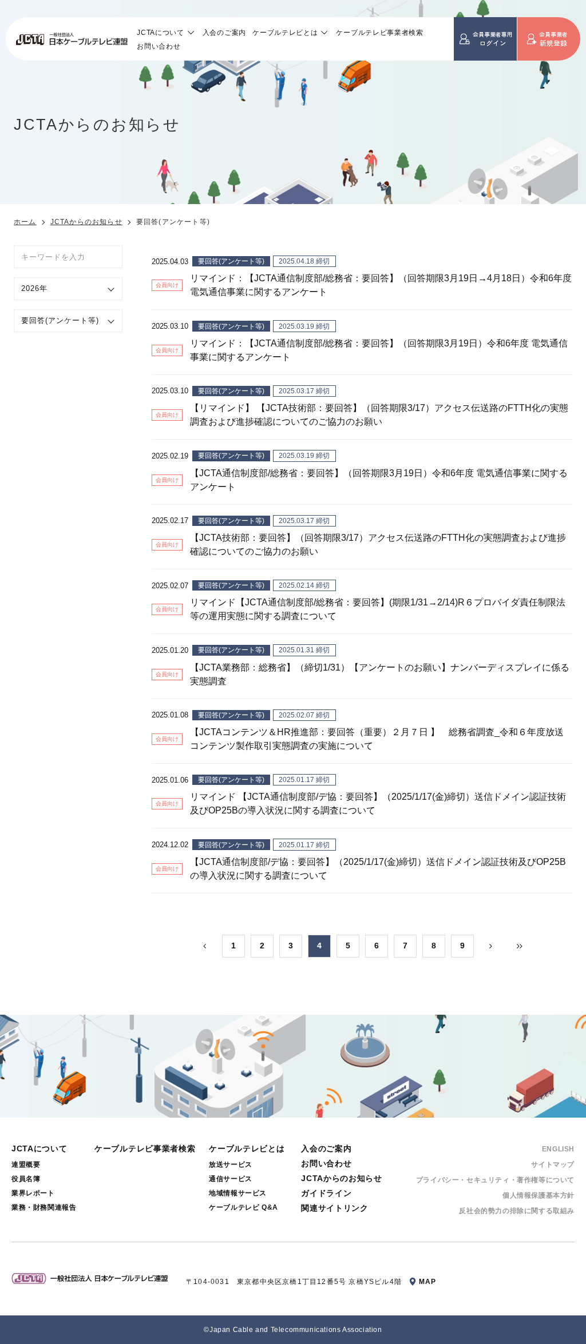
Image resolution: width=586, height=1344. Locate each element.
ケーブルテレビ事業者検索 (379, 32)
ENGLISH (558, 1149)
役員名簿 (25, 1179)
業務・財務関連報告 (43, 1207)
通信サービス (230, 1179)
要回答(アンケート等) (231, 261)
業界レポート (33, 1193)
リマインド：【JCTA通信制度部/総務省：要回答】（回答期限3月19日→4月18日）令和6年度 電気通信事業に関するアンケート (381, 285)
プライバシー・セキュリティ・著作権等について (495, 1180)
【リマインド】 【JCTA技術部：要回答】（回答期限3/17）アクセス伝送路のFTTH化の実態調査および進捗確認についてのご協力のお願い (379, 414)
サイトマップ (553, 1164)
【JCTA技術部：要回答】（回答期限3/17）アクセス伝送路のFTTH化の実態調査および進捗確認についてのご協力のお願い (378, 544)
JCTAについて (160, 32)
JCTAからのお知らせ (86, 222)
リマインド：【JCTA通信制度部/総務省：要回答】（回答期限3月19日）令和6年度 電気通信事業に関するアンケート (379, 350)
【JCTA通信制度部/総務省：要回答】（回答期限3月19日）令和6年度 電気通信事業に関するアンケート (379, 480)
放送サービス (230, 1164)
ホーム (25, 222)
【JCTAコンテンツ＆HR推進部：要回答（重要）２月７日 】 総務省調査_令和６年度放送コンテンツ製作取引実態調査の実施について (377, 739)
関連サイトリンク (335, 1208)
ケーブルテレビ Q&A (243, 1207)
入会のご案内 (224, 32)
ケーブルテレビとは (285, 32)
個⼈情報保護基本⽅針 (538, 1195)
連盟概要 (25, 1164)
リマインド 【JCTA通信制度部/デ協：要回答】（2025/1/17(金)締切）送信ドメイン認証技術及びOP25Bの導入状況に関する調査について (378, 803)
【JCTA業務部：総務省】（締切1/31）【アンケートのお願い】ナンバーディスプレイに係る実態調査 (379, 674)
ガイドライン (326, 1193)
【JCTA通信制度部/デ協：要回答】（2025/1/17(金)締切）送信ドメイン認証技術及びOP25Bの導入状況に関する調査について (378, 868)
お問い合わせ (158, 46)
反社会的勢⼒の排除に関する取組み (517, 1211)
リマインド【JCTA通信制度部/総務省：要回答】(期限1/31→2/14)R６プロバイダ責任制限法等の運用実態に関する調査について (377, 609)
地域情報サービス (238, 1193)
